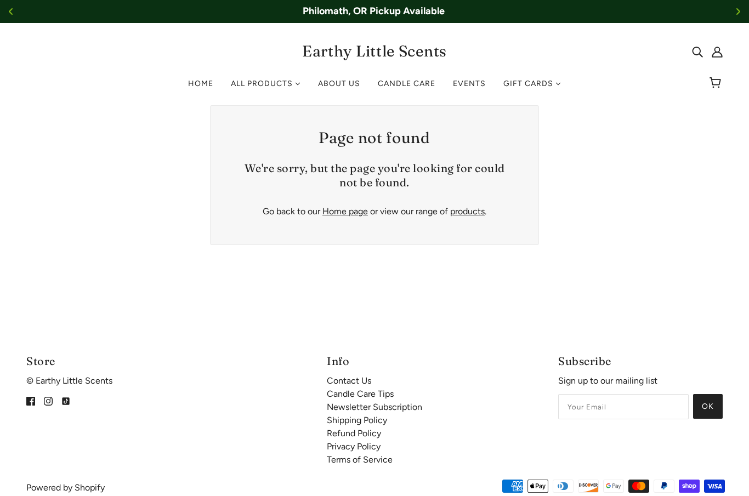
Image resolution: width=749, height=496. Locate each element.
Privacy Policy (354, 446)
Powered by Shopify (65, 487)
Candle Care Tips (360, 394)
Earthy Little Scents (374, 51)
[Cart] (716, 84)
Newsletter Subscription (374, 407)
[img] (697, 51)
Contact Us (349, 380)
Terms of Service (360, 459)
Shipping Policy (357, 420)
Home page (345, 211)
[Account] (717, 51)
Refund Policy (354, 433)
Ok (708, 406)
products (467, 211)
